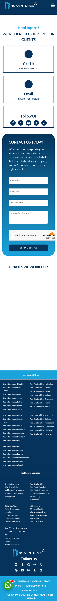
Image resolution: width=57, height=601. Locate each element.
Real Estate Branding (38, 487)
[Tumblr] (34, 570)
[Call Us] (29, 54)
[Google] (44, 123)
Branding (8, 512)
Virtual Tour (34, 518)
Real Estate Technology (39, 490)
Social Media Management (40, 493)
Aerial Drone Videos (12, 509)
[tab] (28, 374)
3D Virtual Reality (37, 509)
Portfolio (23, 581)
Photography (10, 496)
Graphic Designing (12, 484)
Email (28, 94)
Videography (35, 506)
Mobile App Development (14, 490)
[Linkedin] (16, 564)
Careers (36, 581)
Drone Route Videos (12, 518)
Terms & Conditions (36, 586)
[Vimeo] (22, 570)
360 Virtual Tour (11, 506)
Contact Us (16, 586)
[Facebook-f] (13, 123)
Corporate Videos (11, 515)
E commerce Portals (12, 522)
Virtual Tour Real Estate (39, 512)
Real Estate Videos (37, 484)
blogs (47, 581)
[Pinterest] (16, 570)
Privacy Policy (29, 590)
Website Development (38, 515)
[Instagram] (20, 123)
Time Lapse (34, 500)
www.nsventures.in (12, 538)
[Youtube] (28, 123)
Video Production (36, 522)
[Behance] (28, 570)
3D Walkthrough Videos (14, 493)
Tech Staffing (35, 496)
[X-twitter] (36, 123)
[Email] (29, 84)
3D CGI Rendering (12, 487)
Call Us (28, 63)
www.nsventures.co (12, 545)
